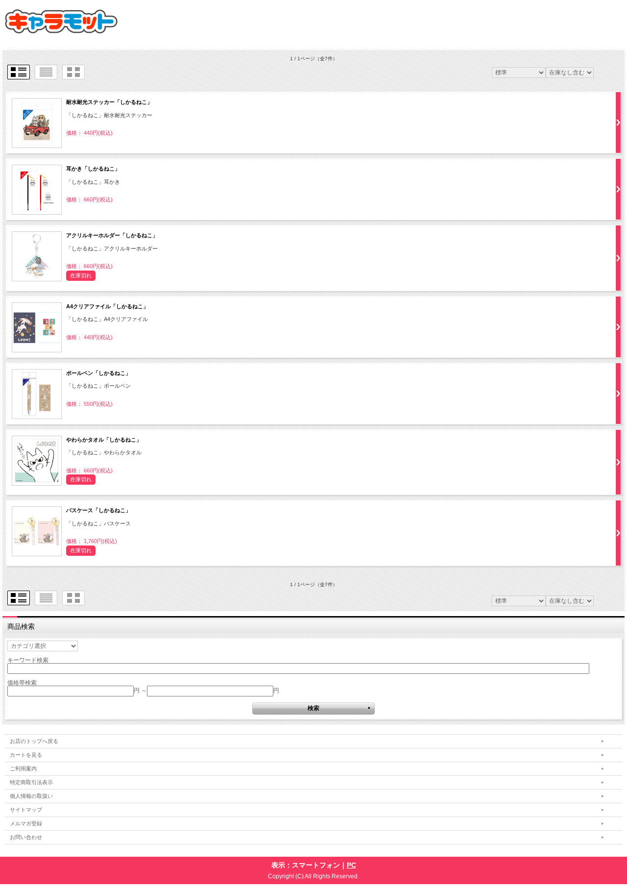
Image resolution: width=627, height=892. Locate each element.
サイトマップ (26, 810)
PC (351, 865)
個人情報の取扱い (31, 796)
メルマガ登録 (26, 823)
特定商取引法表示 (31, 782)
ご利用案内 (23, 768)
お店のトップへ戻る (34, 741)
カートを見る (26, 755)
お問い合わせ (26, 837)
